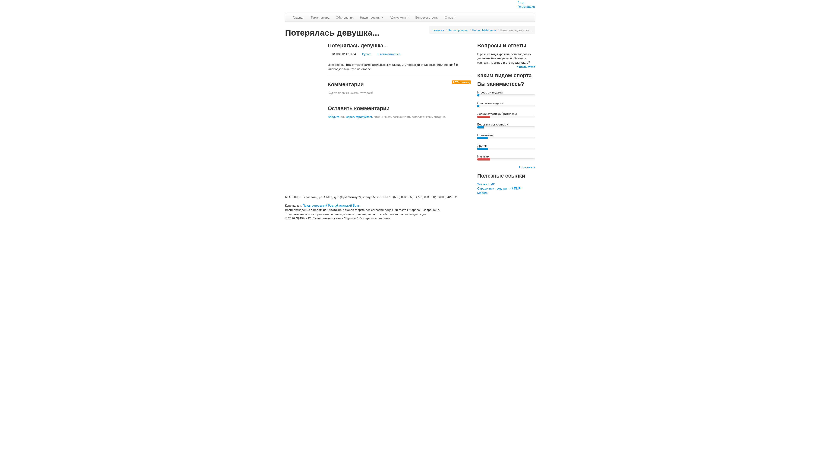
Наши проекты (370, 17)
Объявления (345, 17)
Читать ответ (526, 66)
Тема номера (320, 17)
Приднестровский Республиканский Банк (331, 205)
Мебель (482, 192)
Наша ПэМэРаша (484, 30)
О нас (449, 17)
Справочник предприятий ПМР (499, 188)
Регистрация (526, 6)
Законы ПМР (486, 184)
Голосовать (527, 167)
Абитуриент (398, 17)
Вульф (366, 54)
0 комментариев (389, 54)
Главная (298, 17)
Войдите (334, 116)
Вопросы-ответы (426, 17)
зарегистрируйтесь (359, 116)
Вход (520, 2)
